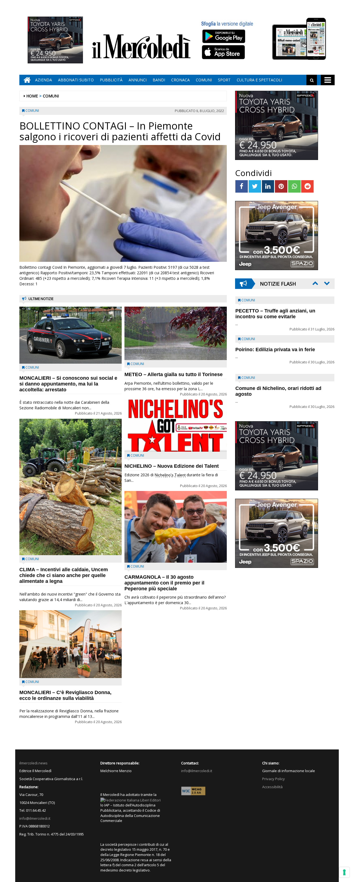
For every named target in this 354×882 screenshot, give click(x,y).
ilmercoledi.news (33, 763)
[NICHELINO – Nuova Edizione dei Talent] (175, 426)
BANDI (159, 79)
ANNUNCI (138, 79)
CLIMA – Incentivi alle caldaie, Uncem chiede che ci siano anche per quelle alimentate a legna (63, 575)
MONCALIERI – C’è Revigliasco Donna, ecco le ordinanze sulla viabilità (65, 695)
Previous (314, 283)
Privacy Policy (273, 778)
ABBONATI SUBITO (76, 79)
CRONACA (180, 79)
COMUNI (204, 79)
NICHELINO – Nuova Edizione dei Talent (171, 466)
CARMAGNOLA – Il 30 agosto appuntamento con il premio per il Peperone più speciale (164, 582)
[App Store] (224, 52)
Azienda (43, 79)
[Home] (25, 80)
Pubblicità (111, 79)
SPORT (224, 79)
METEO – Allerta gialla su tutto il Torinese (173, 374)
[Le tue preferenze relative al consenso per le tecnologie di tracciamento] (344, 872)
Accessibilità (272, 786)
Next (326, 283)
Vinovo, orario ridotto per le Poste (275, 311)
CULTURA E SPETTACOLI (259, 79)
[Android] (223, 36)
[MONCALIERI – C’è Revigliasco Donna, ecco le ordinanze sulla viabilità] (70, 644)
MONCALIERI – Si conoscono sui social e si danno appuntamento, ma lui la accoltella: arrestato (68, 383)
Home (32, 96)
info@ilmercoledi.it (34, 818)
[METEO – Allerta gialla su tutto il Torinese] (175, 333)
